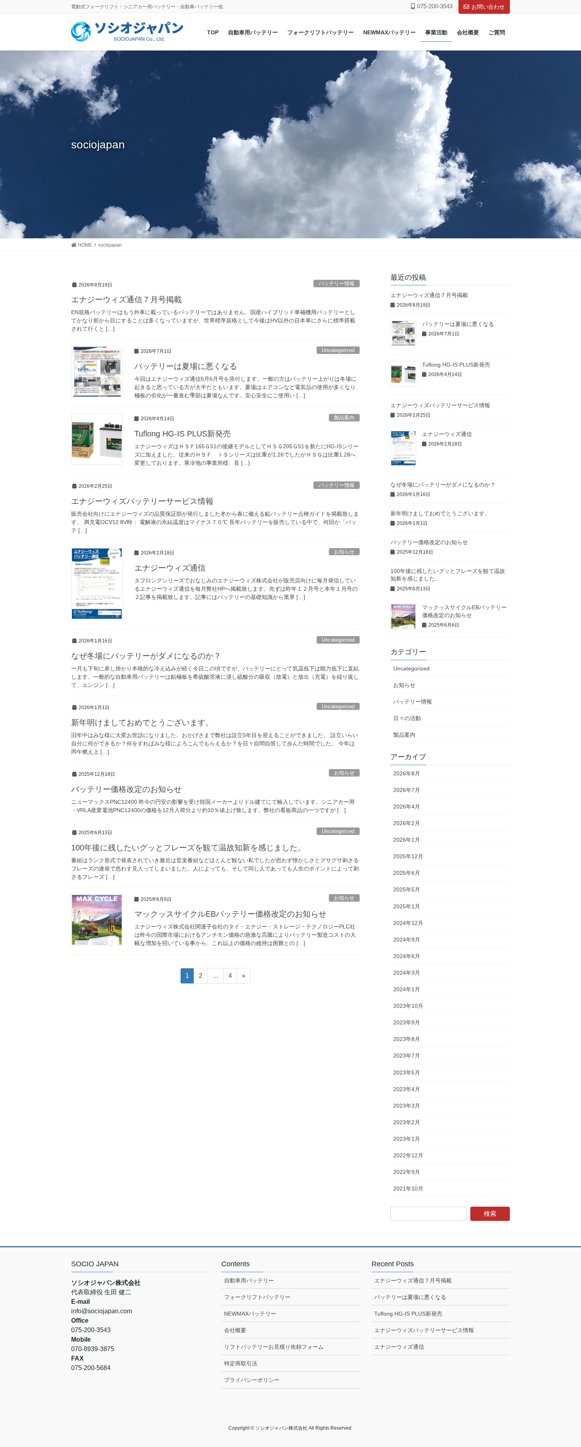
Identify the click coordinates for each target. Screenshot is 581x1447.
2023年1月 (406, 1139)
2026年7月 (406, 790)
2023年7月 (406, 1055)
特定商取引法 (240, 1363)
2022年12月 (408, 1155)
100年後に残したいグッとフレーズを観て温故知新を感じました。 (188, 847)
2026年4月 (406, 806)
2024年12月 (408, 923)
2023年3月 (406, 1106)
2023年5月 (406, 1072)
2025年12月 (408, 856)
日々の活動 (407, 718)
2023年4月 (406, 1089)
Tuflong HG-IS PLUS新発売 (182, 433)
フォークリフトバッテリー (257, 1297)
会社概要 (235, 1330)
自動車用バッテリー (249, 1280)
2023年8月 (406, 1039)
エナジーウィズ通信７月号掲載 (126, 299)
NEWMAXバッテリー (250, 1313)
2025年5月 (406, 889)
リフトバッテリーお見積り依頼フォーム (274, 1347)
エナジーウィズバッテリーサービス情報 (142, 501)
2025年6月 (406, 873)
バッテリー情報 (337, 283)
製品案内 (344, 418)
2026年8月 (406, 773)
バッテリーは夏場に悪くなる (185, 366)
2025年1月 (406, 906)
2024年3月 (406, 973)
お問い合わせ (488, 7)
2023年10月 (408, 1006)
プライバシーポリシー (251, 1380)
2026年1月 (406, 840)
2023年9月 (406, 1022)
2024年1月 (406, 989)
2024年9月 (406, 939)
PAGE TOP (560, 1397)
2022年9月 (406, 1172)
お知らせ (344, 552)
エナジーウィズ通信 (170, 567)
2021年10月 (408, 1188)
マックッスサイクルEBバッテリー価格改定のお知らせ (230, 914)
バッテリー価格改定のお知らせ (126, 789)
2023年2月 (406, 1122)
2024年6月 (406, 956)
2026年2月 (406, 823)
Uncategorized (338, 350)
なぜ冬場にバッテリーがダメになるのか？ (146, 655)
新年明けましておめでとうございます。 (142, 722)
